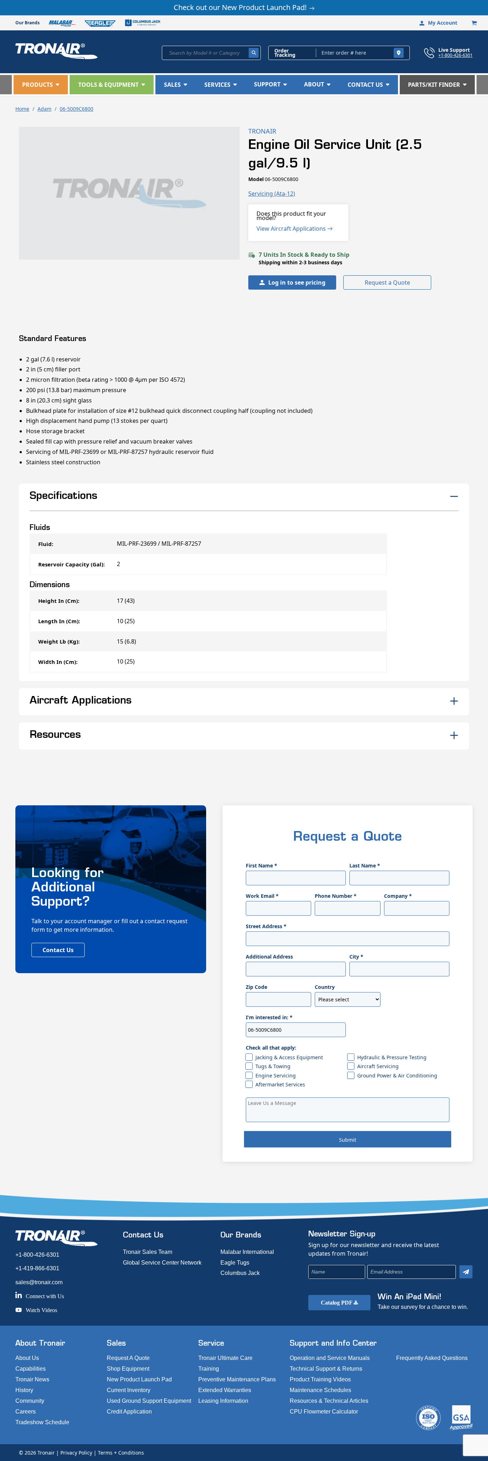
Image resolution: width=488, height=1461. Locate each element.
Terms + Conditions (121, 1452)
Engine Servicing (275, 1075)
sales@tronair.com (39, 1282)
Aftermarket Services (280, 1084)
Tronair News (32, 1379)
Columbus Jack (240, 1273)
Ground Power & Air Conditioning (397, 1075)
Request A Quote (128, 1358)
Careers (25, 1412)
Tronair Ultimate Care (225, 1358)
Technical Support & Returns (326, 1369)
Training (208, 1369)
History (24, 1390)
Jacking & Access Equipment (289, 1057)
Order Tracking (284, 53)
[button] (41, 84)
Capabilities (30, 1369)
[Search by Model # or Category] (254, 53)
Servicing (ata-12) (271, 193)
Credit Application (129, 1412)
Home (22, 108)
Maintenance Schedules (320, 1390)
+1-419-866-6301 (37, 1268)
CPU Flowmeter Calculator (324, 1412)
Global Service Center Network (162, 1263)
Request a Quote (387, 282)
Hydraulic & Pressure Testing (392, 1057)
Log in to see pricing (296, 282)
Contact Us (58, 950)
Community (29, 1401)
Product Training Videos (320, 1379)
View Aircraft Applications (292, 228)
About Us (27, 1358)
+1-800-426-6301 (455, 55)
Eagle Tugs (234, 1263)
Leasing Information (223, 1401)
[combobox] (211, 53)
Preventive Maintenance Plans (237, 1379)
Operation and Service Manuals (330, 1358)
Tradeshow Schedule (42, 1422)
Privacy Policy (76, 1452)
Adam (44, 108)
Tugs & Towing (272, 1066)
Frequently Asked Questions (432, 1358)
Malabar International (247, 1252)
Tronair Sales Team (147, 1252)
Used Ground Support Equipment (149, 1401)
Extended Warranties (224, 1390)
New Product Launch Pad (139, 1379)
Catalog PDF (337, 1303)
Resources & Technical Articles (329, 1401)
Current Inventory (128, 1390)
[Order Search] (399, 53)
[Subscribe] (466, 1272)
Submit (347, 1139)
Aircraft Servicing (378, 1066)
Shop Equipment (128, 1369)
